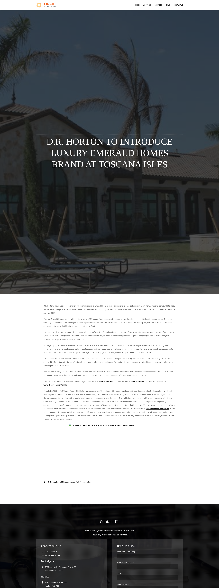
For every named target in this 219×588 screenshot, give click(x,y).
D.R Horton (51, 482)
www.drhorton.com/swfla (55, 385)
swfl (77, 482)
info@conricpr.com (52, 555)
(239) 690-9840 (51, 552)
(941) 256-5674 (105, 381)
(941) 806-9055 (137, 381)
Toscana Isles (85, 482)
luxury (72, 482)
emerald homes (62, 482)
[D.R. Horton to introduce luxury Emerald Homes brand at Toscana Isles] (109, 451)
